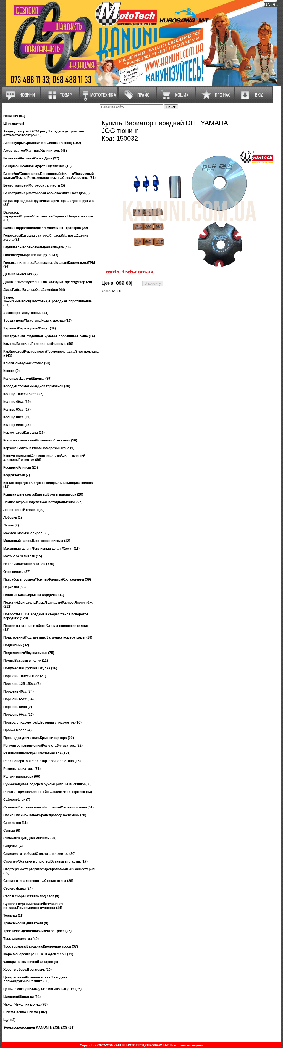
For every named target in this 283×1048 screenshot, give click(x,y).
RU (275, 4)
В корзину (153, 283)
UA (267, 4)
